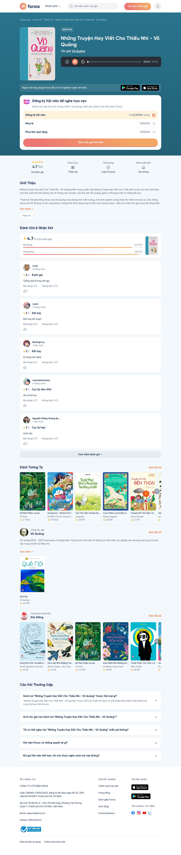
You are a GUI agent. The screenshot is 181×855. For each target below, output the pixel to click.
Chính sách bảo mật (54, 842)
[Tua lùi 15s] (67, 62)
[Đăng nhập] (157, 6)
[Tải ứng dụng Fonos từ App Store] (139, 787)
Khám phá (51, 6)
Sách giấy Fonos (107, 799)
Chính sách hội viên (108, 786)
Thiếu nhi (48, 20)
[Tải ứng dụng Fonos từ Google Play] (140, 796)
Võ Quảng (78, 51)
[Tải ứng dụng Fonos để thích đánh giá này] (25, 329)
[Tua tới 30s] (83, 62)
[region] (90, 167)
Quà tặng (103, 806)
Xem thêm (25, 209)
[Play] (75, 62)
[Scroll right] (157, 491)
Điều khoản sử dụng (30, 842)
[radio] (90, 115)
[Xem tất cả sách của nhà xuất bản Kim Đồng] (24, 615)
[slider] (114, 61)
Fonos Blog (104, 793)
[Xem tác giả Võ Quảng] (24, 532)
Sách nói (37, 20)
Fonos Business (106, 813)
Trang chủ (25, 20)
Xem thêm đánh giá (89, 454)
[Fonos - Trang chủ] (30, 6)
